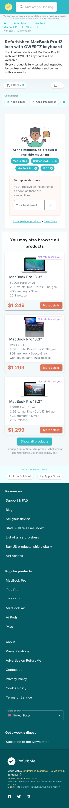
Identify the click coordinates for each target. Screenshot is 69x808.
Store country (15, 710)
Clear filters (50, 221)
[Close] (56, 161)
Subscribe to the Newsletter (27, 742)
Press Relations (18, 651)
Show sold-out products (27, 221)
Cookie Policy (16, 688)
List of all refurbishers (22, 537)
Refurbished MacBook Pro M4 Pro (42, 770)
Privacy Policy (16, 679)
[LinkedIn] (28, 796)
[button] (57, 85)
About (10, 642)
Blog (9, 510)
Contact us (14, 670)
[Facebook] (9, 796)
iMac (9, 626)
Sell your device (18, 519)
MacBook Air (15, 608)
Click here (14, 18)
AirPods (12, 617)
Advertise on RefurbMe (23, 660)
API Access (14, 556)
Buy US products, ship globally (29, 546)
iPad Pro (12, 590)
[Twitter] (19, 796)
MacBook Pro (16, 580)
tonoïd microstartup (19, 778)
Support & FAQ (17, 500)
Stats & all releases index (25, 528)
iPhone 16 (13, 599)
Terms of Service (19, 697)
